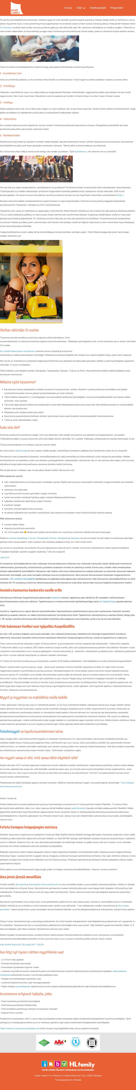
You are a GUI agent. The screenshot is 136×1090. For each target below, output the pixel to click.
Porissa (53, 538)
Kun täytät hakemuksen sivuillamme (17, 351)
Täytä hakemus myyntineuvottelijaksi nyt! (20, 1028)
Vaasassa (75, 538)
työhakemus (81, 151)
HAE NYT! (5, 557)
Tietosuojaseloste (63, 1079)
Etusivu (68, 8)
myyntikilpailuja (22, 986)
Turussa (32, 538)
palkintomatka (78, 808)
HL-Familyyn (6, 27)
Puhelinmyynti (10, 731)
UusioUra (56, 597)
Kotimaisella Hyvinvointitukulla (43, 884)
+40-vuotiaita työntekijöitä (22, 578)
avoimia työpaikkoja (18, 538)
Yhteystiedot (116, 8)
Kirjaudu (77, 1079)
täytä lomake (21, 450)
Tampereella (43, 538)
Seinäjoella (63, 538)
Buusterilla (21, 884)
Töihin (79, 8)
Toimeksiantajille (98, 8)
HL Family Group (107, 601)
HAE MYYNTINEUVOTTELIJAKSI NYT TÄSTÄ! (22, 944)
